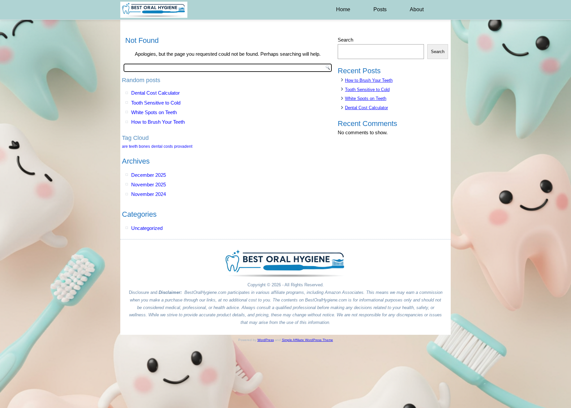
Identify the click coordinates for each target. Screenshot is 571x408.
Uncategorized (147, 228)
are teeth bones (136, 146)
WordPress (265, 340)
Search (345, 40)
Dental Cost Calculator (155, 93)
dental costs (162, 146)
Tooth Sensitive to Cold (155, 103)
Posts (380, 9)
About (417, 9)
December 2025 (148, 175)
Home (343, 9)
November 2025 (148, 184)
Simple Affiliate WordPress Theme (307, 340)
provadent (183, 146)
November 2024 (148, 194)
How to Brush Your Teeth (158, 122)
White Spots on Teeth (154, 112)
